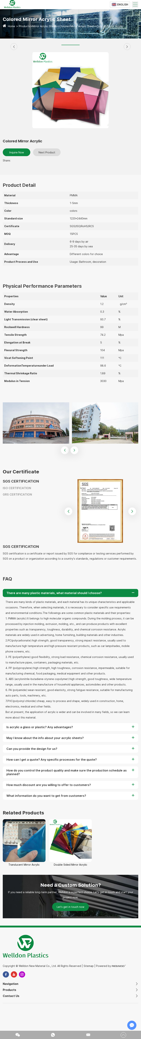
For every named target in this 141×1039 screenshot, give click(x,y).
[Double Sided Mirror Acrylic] (70, 840)
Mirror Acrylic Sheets (45, 26)
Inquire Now (16, 152)
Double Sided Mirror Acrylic (70, 864)
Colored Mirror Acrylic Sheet (77, 26)
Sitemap (89, 965)
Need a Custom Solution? (70, 885)
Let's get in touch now (70, 906)
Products (24, 26)
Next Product (47, 152)
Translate (123, 13)
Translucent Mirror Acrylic (24, 864)
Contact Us (11, 996)
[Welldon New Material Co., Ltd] (12, 7)
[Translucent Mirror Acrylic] (24, 840)
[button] (13, 46)
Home (11, 26)
